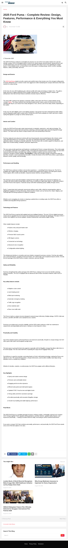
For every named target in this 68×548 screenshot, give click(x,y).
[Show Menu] (2, 2)
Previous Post (7, 518)
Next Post (62, 518)
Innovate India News (9, 524)
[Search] (66, 2)
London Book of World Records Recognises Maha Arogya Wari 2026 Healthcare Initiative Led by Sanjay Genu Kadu (17, 483)
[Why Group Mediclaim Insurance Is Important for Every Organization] (50, 470)
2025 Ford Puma (10, 81)
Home (5, 9)
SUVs (10, 102)
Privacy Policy (32, 544)
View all (62, 461)
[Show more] (35, 454)
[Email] (32, 454)
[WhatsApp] (29, 454)
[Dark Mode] (62, 2)
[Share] (63, 26)
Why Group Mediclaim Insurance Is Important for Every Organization (46, 482)
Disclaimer (41, 544)
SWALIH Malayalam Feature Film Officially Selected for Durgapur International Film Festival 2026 (17, 508)
